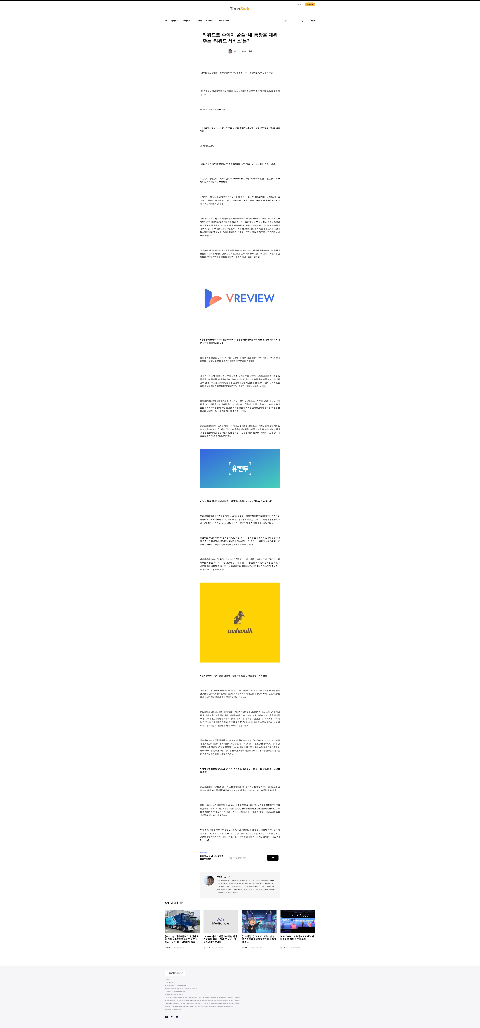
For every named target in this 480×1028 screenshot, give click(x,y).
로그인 (299, 4)
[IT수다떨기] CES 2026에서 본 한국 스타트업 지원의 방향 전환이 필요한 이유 (259, 939)
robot (199, 20)
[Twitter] (225, 877)
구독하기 (310, 4)
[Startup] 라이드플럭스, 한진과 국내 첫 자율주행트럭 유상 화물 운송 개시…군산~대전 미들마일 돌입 (182, 939)
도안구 (236, 51)
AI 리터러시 (187, 20)
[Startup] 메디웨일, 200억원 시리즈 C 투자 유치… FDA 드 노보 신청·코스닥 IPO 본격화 (221, 939)
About (312, 20)
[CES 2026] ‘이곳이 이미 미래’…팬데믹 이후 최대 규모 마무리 (297, 938)
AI (166, 20)
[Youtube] (166, 1017)
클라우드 (174, 20)
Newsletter (224, 20)
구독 (272, 858)
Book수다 (210, 20)
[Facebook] (229, 877)
